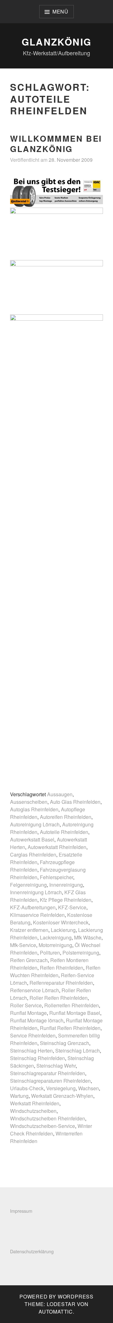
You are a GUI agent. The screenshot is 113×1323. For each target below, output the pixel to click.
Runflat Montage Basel (74, 1012)
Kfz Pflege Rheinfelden (65, 899)
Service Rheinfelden (33, 1035)
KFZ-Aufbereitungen (33, 907)
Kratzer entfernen (29, 930)
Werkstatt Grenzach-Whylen (62, 1095)
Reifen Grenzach (29, 960)
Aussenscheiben (28, 801)
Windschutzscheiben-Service (42, 1126)
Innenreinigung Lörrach (36, 892)
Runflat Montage (28, 1012)
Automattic (56, 1311)
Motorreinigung (55, 945)
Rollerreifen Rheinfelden (71, 1005)
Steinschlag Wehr (56, 1065)
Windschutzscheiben (33, 1110)
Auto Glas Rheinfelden (75, 801)
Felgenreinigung (28, 884)
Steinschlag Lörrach (77, 1050)
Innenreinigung (66, 884)
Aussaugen (60, 794)
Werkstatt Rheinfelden (34, 1103)
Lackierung (63, 930)
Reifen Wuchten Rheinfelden (55, 971)
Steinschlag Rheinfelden (37, 1058)
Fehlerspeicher (56, 877)
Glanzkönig (57, 41)
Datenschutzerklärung (32, 1251)
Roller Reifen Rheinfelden (59, 997)
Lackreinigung (56, 937)
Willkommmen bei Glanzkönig (56, 144)
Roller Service (26, 1005)
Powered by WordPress (56, 1296)
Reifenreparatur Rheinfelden (61, 982)
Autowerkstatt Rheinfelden (57, 847)
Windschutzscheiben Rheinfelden (47, 1118)
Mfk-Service (23, 945)
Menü (60, 11)
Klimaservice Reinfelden (37, 914)
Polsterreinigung (80, 952)
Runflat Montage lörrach (36, 1020)
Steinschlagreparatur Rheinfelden (47, 1073)
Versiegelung (61, 1088)
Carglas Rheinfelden (33, 854)
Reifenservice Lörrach (34, 990)
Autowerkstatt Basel (32, 839)
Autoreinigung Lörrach (35, 824)
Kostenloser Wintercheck (61, 922)
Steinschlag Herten (31, 1050)
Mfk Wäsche (87, 937)
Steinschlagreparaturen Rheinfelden (50, 1080)
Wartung (19, 1095)
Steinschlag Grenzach (64, 1043)
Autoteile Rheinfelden (64, 832)
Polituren (50, 952)
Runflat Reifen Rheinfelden (70, 1028)
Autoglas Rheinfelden (34, 809)
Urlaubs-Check (27, 1088)
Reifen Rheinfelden (61, 967)
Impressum (21, 1210)
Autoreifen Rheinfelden (65, 816)
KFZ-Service (72, 907)
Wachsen (88, 1088)
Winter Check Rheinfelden (51, 1129)
